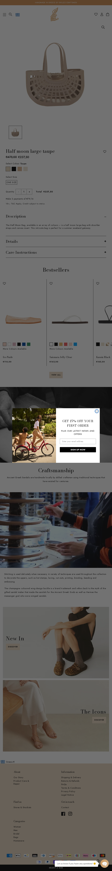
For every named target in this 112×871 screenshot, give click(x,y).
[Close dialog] (97, 411)
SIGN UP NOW (78, 449)
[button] (104, 863)
